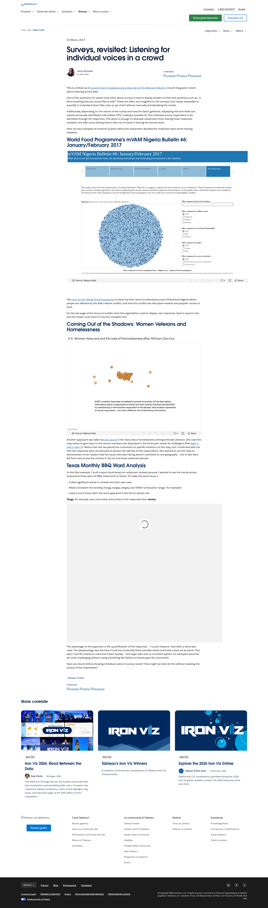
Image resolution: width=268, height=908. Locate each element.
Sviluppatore (69, 885)
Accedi (241, 9)
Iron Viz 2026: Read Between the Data (53, 766)
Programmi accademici (136, 857)
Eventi (127, 862)
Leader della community (136, 834)
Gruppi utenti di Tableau (137, 829)
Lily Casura (110, 439)
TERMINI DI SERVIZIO (50, 894)
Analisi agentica (80, 823)
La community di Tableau (139, 817)
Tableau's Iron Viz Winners (124, 763)
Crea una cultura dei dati (85, 829)
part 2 (70, 447)
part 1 (194, 443)
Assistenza (217, 817)
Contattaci (208, 9)
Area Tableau (131, 851)
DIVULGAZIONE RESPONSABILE (89, 894)
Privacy (68, 894)
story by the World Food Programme (93, 299)
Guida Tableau (218, 834)
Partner (176, 817)
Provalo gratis (39, 827)
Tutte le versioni (219, 840)
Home (23, 30)
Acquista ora (235, 18)
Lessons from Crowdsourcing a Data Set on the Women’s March (128, 87)
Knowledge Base (219, 823)
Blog (29, 30)
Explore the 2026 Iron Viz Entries (206, 763)
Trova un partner (181, 823)
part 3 (78, 447)
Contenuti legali (28, 894)
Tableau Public (39, 30)
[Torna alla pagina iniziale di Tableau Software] (34, 3)
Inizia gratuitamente (205, 18)
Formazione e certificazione (225, 829)
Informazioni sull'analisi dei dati (88, 834)
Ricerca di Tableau (81, 840)
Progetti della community (137, 845)
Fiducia (44, 885)
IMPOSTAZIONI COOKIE (119, 894)
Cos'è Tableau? (80, 817)
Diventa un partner (182, 829)
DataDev (128, 840)
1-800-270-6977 (226, 9)
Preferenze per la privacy (38, 899)
